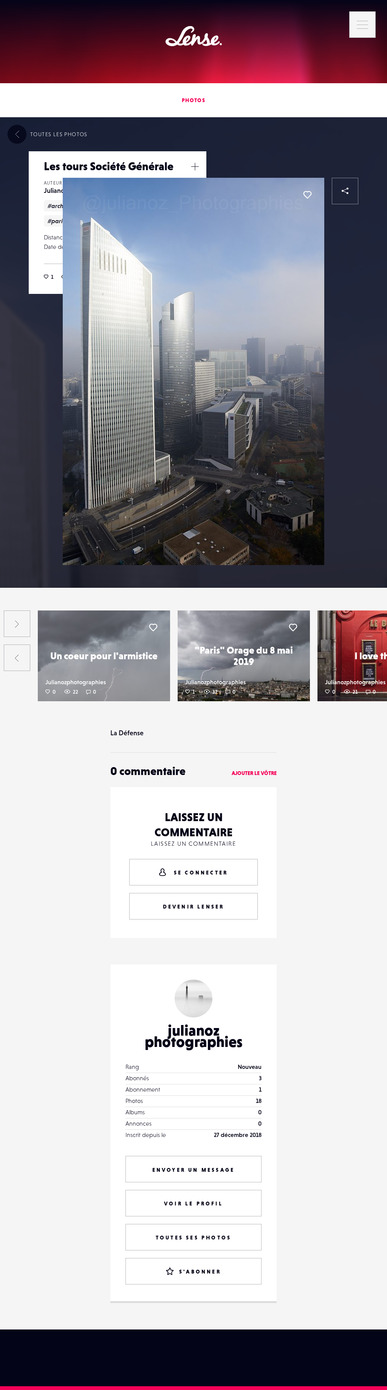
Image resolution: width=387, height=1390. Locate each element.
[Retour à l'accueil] (194, 36)
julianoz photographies (194, 1036)
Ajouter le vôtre (254, 773)
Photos (193, 100)
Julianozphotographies (75, 682)
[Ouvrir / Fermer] (195, 166)
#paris (56, 220)
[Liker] (307, 195)
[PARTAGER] (345, 191)
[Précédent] (17, 658)
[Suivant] (17, 623)
